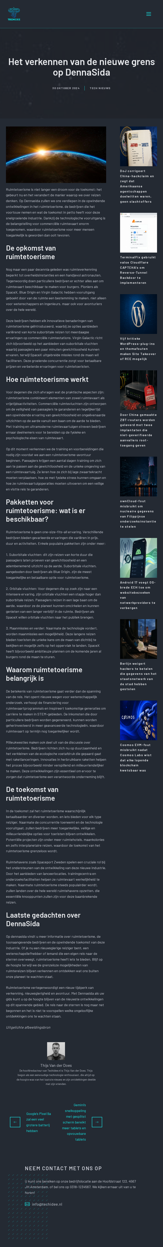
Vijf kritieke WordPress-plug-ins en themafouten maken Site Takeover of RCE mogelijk (138, 349)
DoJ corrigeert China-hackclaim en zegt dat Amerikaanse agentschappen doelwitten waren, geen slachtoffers (137, 186)
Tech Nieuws (100, 88)
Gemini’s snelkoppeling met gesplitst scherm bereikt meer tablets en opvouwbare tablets (74, 1122)
